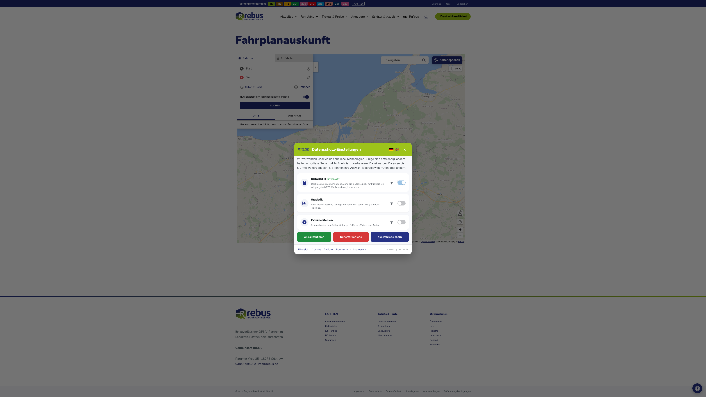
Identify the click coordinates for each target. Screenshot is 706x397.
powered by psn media (397, 249)
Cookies (316, 249)
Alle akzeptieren (314, 236)
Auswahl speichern (390, 236)
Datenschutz (343, 249)
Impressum (359, 249)
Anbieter (329, 249)
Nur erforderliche (351, 236)
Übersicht (303, 249)
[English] (397, 149)
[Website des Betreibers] (304, 149)
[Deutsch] (391, 149)
